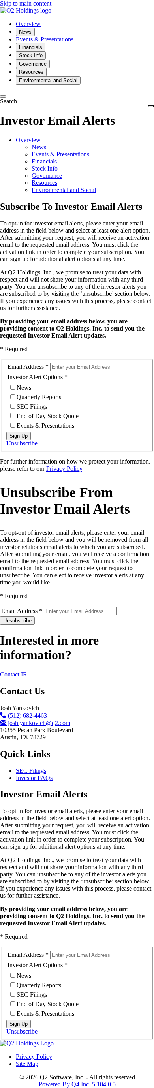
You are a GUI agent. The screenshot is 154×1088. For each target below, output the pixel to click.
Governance (47, 175)
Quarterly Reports (39, 397)
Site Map (27, 1063)
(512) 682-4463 (26, 715)
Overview (28, 140)
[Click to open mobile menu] (151, 106)
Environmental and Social (64, 189)
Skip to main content (25, 3)
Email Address (26, 366)
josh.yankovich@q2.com (38, 723)
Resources (44, 182)
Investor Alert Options (35, 377)
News (39, 147)
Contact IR (13, 674)
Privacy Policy (64, 468)
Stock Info (45, 168)
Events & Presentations (60, 154)
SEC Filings (32, 406)
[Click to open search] (3, 96)
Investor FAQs (34, 777)
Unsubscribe (22, 443)
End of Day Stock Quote (48, 416)
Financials (44, 161)
